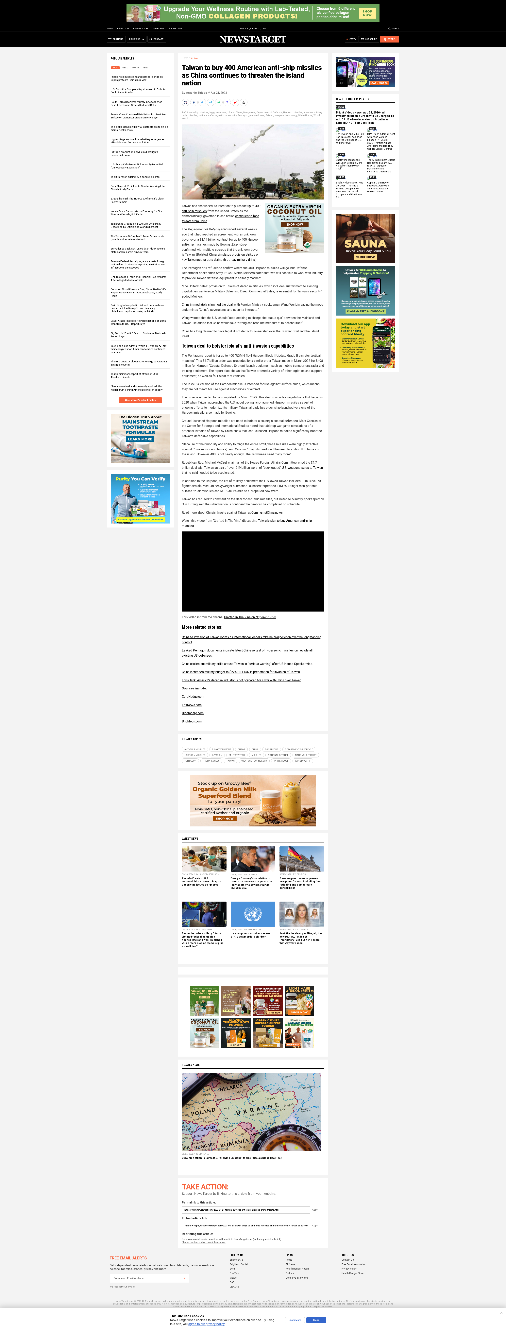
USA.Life (234, 1287)
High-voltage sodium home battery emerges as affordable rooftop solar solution (137, 141)
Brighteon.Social (239, 1264)
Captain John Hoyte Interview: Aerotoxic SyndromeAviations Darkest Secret (378, 187)
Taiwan (269, 115)
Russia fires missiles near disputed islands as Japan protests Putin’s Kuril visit (137, 78)
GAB (232, 1282)
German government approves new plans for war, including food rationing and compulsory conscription (300, 883)
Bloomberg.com (193, 713)
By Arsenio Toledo (194, 93)
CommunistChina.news (267, 512)
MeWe (233, 1277)
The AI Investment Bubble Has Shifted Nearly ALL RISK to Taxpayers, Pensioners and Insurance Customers (381, 166)
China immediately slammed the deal (207, 304)
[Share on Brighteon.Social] (186, 102)
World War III (303, 761)
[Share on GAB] (219, 102)
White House (305, 115)
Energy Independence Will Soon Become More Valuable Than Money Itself (349, 164)
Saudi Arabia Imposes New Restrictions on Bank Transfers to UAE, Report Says (138, 322)
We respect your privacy (122, 1287)
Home (110, 28)
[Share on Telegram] (211, 102)
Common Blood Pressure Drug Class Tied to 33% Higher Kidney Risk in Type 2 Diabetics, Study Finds (138, 292)
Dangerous (249, 112)
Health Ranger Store (352, 1273)
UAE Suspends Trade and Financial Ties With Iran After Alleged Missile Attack (138, 278)
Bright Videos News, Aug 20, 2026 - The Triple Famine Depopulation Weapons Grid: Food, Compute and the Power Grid (349, 190)
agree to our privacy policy (206, 1324)
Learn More (295, 1320)
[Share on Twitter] (202, 102)
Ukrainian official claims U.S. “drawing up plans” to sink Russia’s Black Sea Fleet (231, 1157)
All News (290, 1264)
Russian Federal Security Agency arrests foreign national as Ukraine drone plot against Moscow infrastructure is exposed (138, 264)
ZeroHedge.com (193, 697)
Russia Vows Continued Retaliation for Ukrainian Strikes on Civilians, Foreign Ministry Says (138, 116)
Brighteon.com (266, 617)
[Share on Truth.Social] (227, 102)
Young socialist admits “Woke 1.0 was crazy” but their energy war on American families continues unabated (138, 349)
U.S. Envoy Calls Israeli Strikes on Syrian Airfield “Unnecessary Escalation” (137, 166)
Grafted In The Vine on (240, 617)
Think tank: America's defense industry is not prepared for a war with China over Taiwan (241, 680)
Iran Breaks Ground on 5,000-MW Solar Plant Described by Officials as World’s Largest (136, 225)
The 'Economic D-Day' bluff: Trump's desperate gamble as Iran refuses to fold (137, 238)
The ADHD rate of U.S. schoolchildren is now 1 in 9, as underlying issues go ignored (201, 881)
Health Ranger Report (351, 99)
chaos (231, 112)
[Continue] (184, 1278)
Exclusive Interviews (297, 1277)
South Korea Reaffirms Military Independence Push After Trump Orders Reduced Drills (136, 103)
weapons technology (286, 115)
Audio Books (175, 28)
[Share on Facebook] (194, 102)
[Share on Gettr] (236, 102)
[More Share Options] (244, 102)
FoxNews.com (192, 705)
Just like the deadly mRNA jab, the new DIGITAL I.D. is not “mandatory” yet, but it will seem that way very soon (300, 938)
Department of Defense (269, 112)
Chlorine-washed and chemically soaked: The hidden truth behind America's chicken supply (136, 388)
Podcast (290, 1273)
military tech (237, 755)
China (194, 58)
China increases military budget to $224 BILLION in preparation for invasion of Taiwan (241, 672)
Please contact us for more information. (204, 1242)
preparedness (256, 115)
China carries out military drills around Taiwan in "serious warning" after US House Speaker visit (247, 664)
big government (218, 112)
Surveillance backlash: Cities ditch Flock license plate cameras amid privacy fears (138, 250)
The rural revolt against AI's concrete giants (135, 176)
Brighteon (123, 28)
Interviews (158, 28)
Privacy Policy (349, 1268)
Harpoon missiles (292, 112)
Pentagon (243, 115)
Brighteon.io (236, 1259)
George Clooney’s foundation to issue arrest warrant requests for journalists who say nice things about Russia (251, 883)
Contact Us (348, 1259)
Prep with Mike (140, 28)
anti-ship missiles (198, 112)
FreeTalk (234, 1273)
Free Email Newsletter (353, 1264)
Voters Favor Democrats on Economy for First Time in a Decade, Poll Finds (137, 213)
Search (395, 28)
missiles (192, 115)
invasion (308, 112)
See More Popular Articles (140, 400)
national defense (208, 115)
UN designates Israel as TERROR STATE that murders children (250, 935)
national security (227, 115)
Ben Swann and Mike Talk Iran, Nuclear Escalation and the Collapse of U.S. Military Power (350, 139)
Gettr (232, 1268)
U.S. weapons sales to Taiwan (302, 468)
